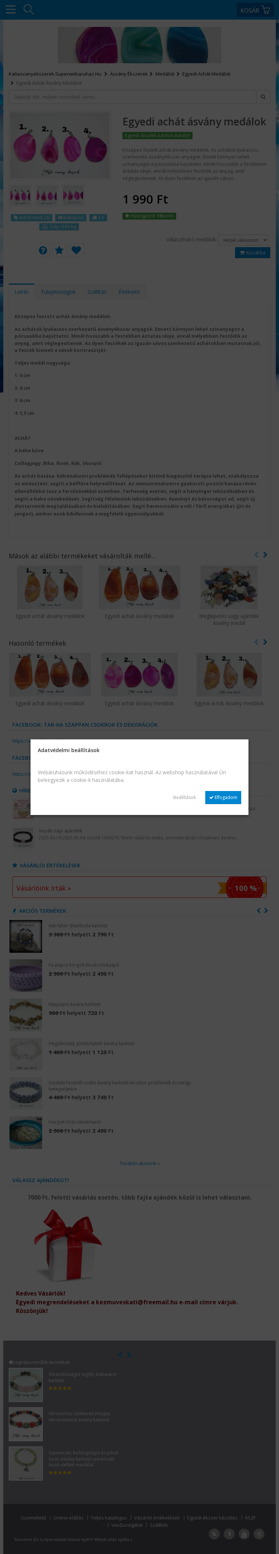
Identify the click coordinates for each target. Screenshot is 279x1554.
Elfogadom (225, 797)
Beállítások (184, 797)
